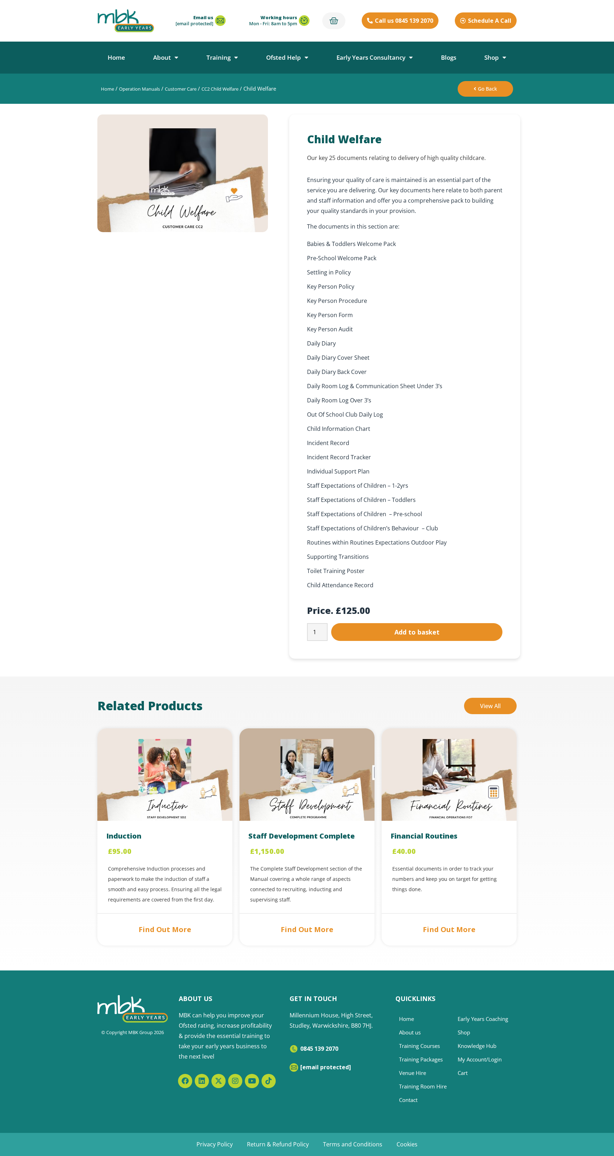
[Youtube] (252, 1081)
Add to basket (417, 632)
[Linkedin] (202, 1081)
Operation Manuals (139, 89)
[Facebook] (185, 1081)
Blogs (448, 57)
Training (218, 57)
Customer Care (180, 89)
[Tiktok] (269, 1081)
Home (116, 57)
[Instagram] (235, 1081)
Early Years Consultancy (370, 57)
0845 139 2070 (319, 1049)
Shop (491, 57)
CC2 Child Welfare (219, 89)
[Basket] (333, 20)
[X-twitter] (218, 1081)
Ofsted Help (283, 57)
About (162, 57)
